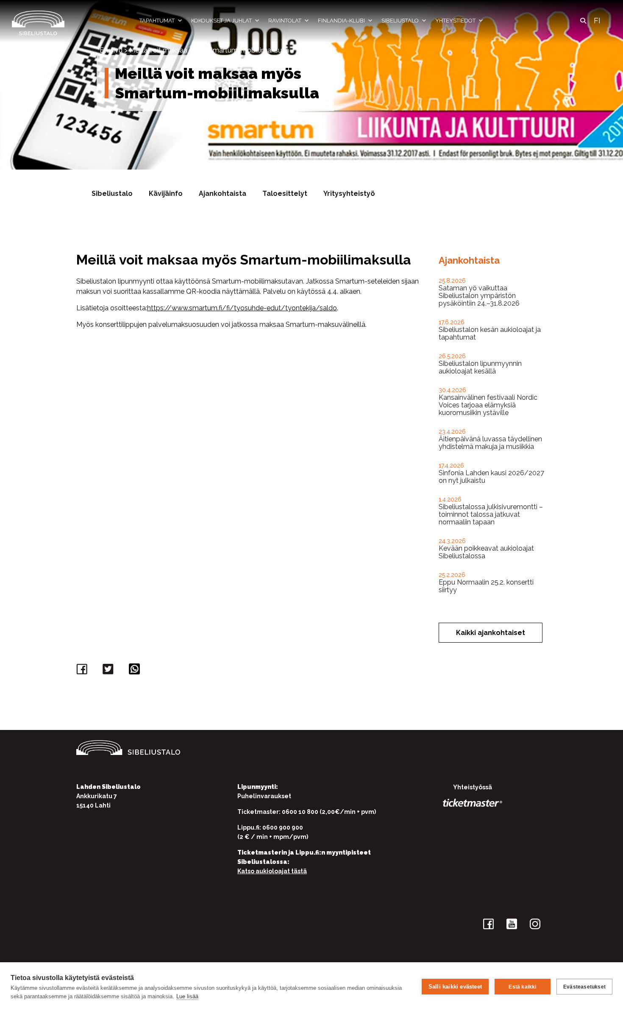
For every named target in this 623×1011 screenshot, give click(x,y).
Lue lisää (187, 996)
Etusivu (111, 50)
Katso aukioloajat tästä (272, 871)
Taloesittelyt (284, 193)
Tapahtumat (157, 20)
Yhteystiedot (455, 20)
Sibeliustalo (400, 20)
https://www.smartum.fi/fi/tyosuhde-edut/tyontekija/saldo (242, 308)
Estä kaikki (522, 987)
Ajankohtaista (222, 193)
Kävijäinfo (166, 193)
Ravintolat (284, 20)
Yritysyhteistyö (349, 193)
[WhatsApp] (135, 671)
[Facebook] (83, 671)
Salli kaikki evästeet (455, 986)
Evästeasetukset (584, 987)
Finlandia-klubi (341, 20)
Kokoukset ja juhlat (221, 20)
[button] (583, 20)
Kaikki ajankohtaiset (490, 633)
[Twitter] (109, 671)
